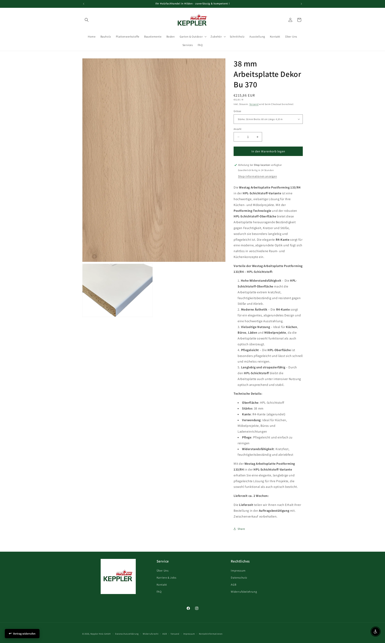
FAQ (159, 591)
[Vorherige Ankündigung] (83, 4)
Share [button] (241, 529)
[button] (86, 19)
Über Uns (163, 570)
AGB (233, 584)
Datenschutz (239, 577)
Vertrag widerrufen (24, 633)
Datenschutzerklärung (127, 633)
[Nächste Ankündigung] (301, 4)
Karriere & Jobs (166, 577)
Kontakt (162, 584)
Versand (254, 104)
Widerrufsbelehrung (244, 591)
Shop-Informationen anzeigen (257, 176)
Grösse (237, 111)
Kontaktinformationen (211, 633)
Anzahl (237, 129)
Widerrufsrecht (151, 633)
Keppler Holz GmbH (100, 633)
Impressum (238, 570)
